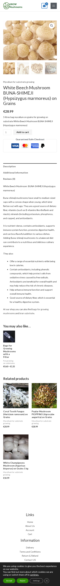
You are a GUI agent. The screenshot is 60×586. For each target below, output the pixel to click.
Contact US (30, 559)
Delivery (30, 547)
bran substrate (27, 313)
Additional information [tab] (15, 172)
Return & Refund (30, 555)
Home (30, 522)
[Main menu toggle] (54, 6)
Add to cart (22, 132)
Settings (36, 580)
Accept (9, 580)
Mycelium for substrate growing (18, 81)
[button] (52, 25)
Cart (30, 534)
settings (34, 574)
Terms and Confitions (30, 551)
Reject (22, 580)
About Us (30, 526)
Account (30, 530)
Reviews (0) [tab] (9, 178)
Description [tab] (9, 166)
